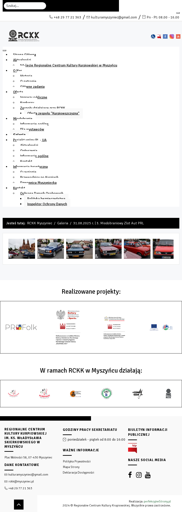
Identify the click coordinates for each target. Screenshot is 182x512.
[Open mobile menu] (178, 13)
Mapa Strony (71, 467)
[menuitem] (24, 55)
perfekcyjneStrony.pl (157, 501)
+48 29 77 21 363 (67, 17)
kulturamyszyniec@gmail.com (114, 17)
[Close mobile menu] (4, 50)
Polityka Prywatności (77, 461)
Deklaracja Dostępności (78, 472)
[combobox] (25, 5)
